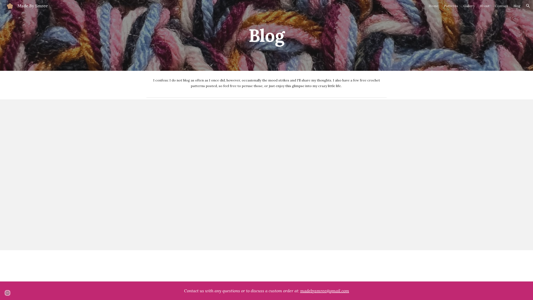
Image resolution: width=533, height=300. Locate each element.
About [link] (484, 6)
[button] (528, 6)
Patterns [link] (451, 6)
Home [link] (433, 6)
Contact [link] (501, 6)
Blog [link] (517, 6)
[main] (266, 35)
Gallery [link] (469, 6)
